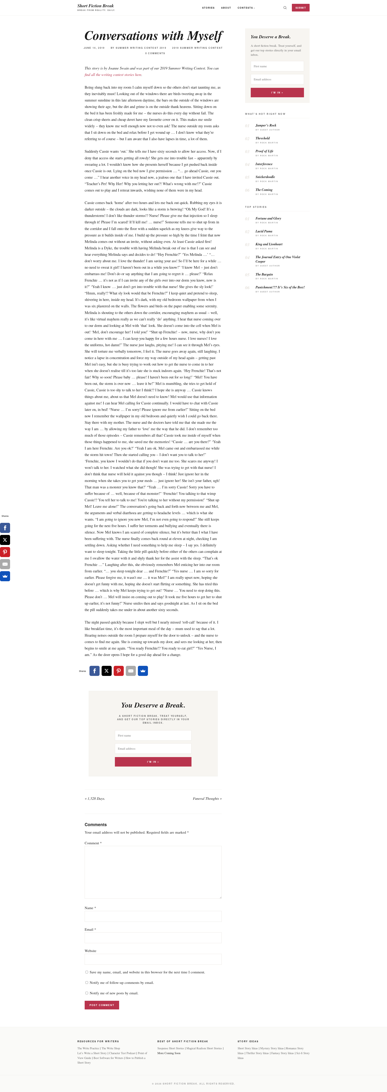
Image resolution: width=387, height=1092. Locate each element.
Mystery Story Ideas (272, 1048)
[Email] (131, 671)
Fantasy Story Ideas (282, 1053)
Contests (245, 7)
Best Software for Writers (108, 1058)
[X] (107, 671)
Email (90, 929)
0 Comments (155, 53)
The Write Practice (88, 1048)
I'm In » (153, 762)
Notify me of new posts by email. (114, 992)
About (226, 7)
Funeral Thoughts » (207, 798)
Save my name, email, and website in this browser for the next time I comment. (147, 972)
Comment (93, 842)
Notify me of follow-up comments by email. (122, 982)
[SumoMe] (143, 671)
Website (90, 950)
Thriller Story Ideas (257, 1053)
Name (90, 907)
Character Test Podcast (122, 1053)
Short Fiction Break (95, 5)
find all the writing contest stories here (113, 74)
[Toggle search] (285, 7)
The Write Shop (111, 1048)
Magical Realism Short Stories (204, 1048)
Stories (208, 7)
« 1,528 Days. (95, 798)
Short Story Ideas (248, 1048)
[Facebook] (94, 671)
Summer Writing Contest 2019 (141, 48)
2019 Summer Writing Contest (197, 48)
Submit (300, 7)
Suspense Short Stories (170, 1048)
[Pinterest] (119, 671)
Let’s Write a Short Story (92, 1053)
